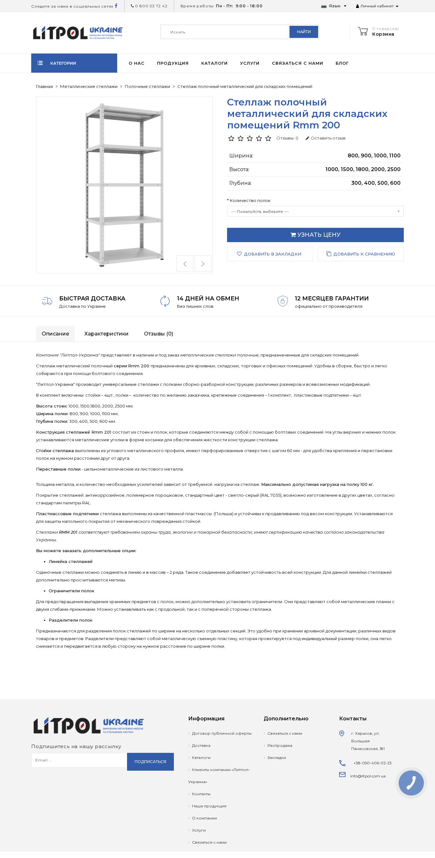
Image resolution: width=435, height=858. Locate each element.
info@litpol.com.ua (368, 776)
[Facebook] (116, 6)
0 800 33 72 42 (151, 6)
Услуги (250, 63)
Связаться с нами (297, 63)
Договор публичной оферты (222, 733)
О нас (137, 63)
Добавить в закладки (272, 253)
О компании (204, 818)
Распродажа (279, 745)
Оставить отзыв (328, 138)
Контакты (201, 793)
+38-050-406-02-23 (372, 763)
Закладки (276, 757)
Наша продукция (209, 806)
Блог (342, 63)
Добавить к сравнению (364, 253)
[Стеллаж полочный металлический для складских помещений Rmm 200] (124, 185)
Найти (304, 31)
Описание (55, 334)
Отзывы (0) (158, 334)
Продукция (173, 63)
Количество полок (250, 200)
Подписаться (150, 761)
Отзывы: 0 (287, 138)
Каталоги (214, 63)
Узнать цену (318, 234)
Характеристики (106, 334)
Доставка (201, 745)
